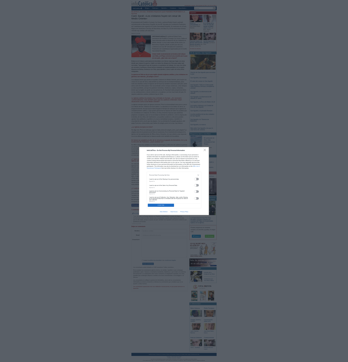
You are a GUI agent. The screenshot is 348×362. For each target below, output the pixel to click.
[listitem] (174, 175)
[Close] (205, 150)
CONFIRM (161, 205)
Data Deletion (164, 211)
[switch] (196, 179)
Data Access (174, 211)
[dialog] (174, 181)
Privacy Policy (184, 211)
